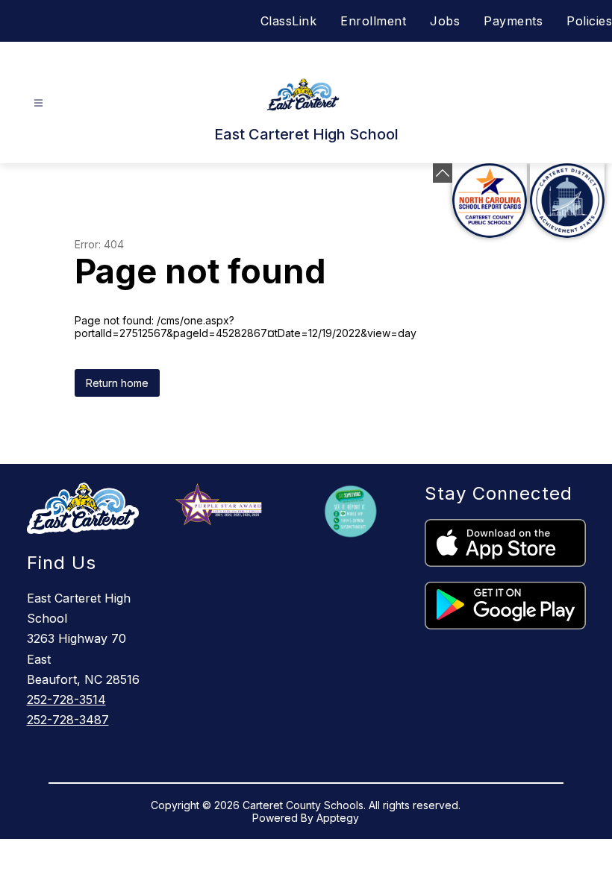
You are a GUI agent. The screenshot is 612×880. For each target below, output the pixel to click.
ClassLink (288, 20)
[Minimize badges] (442, 173)
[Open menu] (38, 103)
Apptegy (337, 817)
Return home (117, 383)
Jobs (445, 20)
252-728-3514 (66, 699)
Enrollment (373, 20)
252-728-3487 (68, 719)
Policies (589, 20)
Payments (513, 20)
